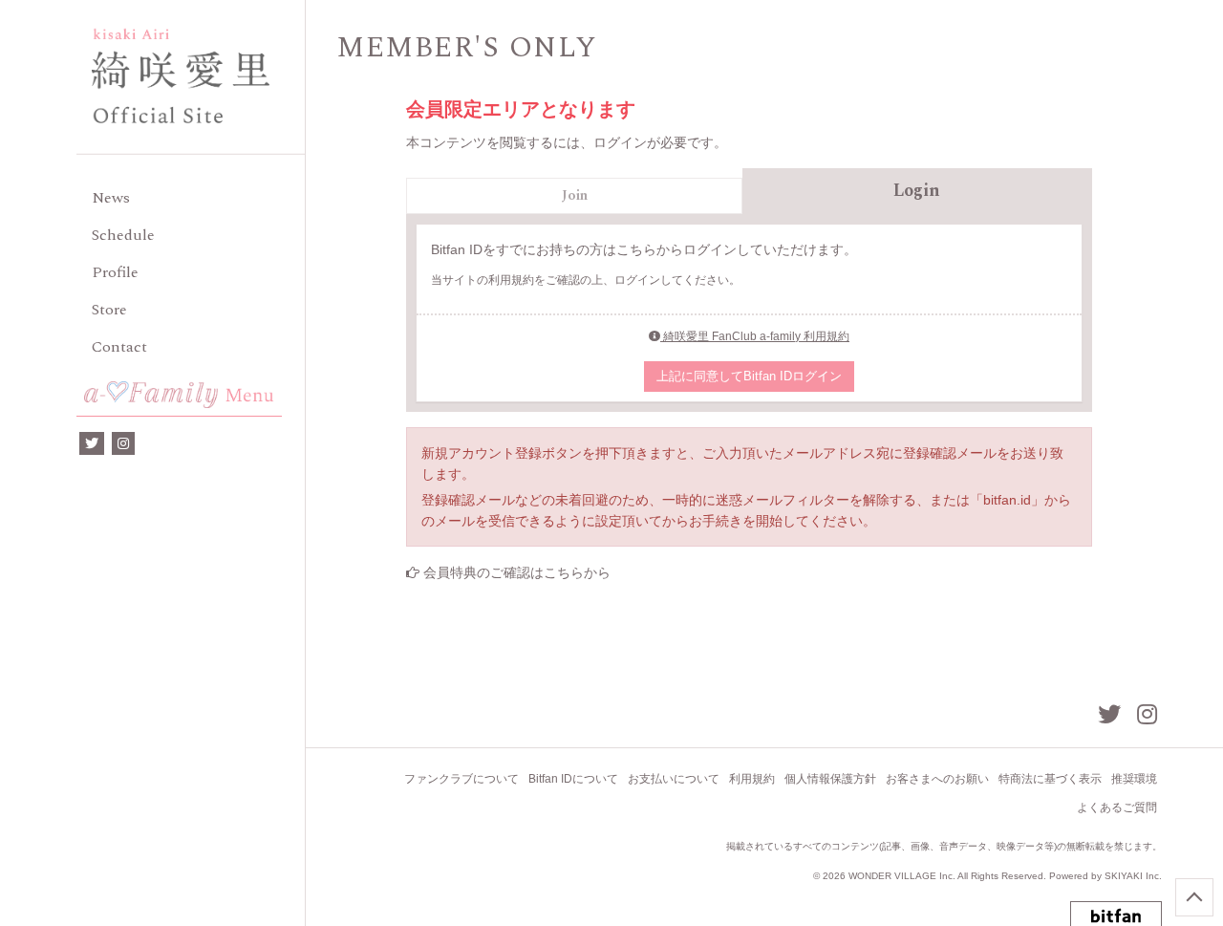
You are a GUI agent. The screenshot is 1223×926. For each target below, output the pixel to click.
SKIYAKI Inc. (1133, 876)
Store (109, 309)
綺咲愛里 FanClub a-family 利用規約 (754, 336)
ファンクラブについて (461, 779)
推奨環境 (1134, 779)
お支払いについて (673, 779)
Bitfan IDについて (573, 779)
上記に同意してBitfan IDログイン (749, 376)
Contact (119, 346)
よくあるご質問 (1117, 807)
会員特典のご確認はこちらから (517, 572)
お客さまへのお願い (937, 779)
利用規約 (752, 779)
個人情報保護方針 (830, 779)
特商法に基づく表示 (1050, 779)
